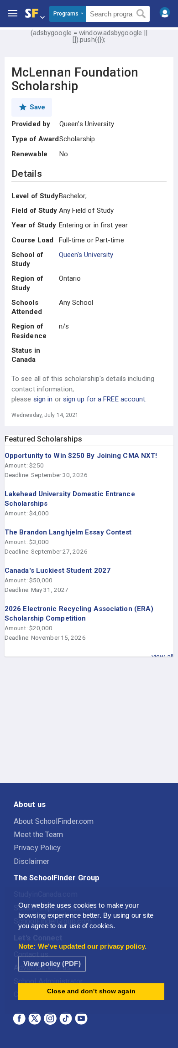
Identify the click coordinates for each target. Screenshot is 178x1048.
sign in (43, 399)
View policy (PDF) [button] (52, 963)
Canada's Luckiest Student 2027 (57, 570)
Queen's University (86, 255)
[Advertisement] (89, 720)
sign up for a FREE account (104, 399)
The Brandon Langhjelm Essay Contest (68, 532)
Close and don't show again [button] (91, 991)
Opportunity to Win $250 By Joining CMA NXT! (81, 456)
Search (141, 14)
